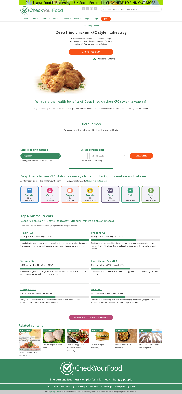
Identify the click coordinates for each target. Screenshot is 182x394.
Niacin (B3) (26, 232)
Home (25, 18)
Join (105, 19)
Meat (96, 25)
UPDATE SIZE (141, 156)
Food (55, 18)
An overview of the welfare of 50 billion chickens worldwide (91, 130)
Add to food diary (91, 52)
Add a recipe (81, 386)
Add (34, 18)
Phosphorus (98, 232)
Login (96, 18)
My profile (131, 386)
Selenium (96, 289)
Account (44, 18)
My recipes (109, 386)
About (76, 18)
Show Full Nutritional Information (91, 317)
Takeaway (87, 25)
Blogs (86, 18)
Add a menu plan (95, 386)
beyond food (52, 386)
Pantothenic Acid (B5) (104, 261)
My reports (120, 386)
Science (66, 18)
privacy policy (55, 392)
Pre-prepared (28, 156)
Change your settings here (96, 181)
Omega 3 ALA (28, 289)
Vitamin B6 (27, 261)
